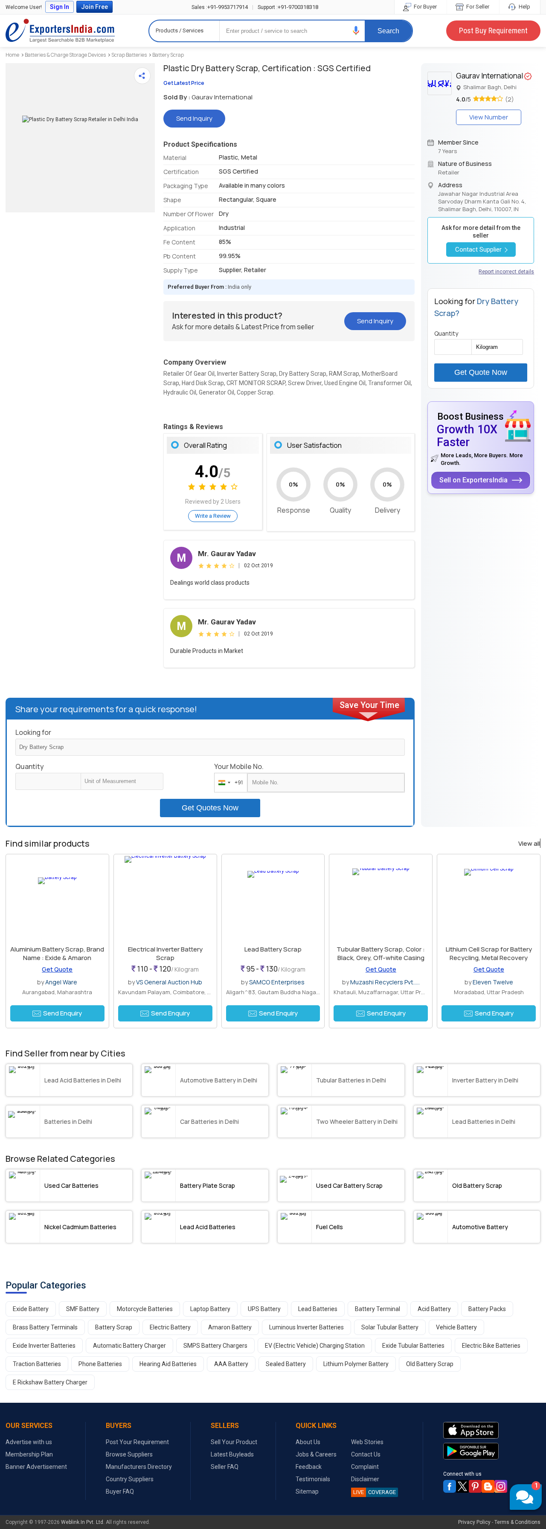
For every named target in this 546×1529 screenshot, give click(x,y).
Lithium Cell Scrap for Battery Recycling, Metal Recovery (489, 953)
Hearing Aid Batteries (168, 1364)
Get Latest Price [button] (183, 83)
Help (523, 6)
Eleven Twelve (493, 982)
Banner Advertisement (36, 1466)
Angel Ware (61, 982)
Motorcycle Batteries (145, 1309)
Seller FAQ (224, 1466)
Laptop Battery (210, 1309)
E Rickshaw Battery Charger (50, 1382)
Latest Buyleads (232, 1454)
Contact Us (365, 1454)
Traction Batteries (37, 1364)
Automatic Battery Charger (129, 1345)
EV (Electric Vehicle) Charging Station (315, 1345)
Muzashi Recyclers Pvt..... (385, 982)
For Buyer (424, 6)
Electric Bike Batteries (491, 1345)
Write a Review (213, 516)
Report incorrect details (506, 272)
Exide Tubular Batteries (413, 1345)
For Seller (477, 6)
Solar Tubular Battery (389, 1327)
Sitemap (307, 1491)
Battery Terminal (377, 1309)
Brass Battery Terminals (45, 1327)
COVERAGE (374, 1492)
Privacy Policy (474, 1522)
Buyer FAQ (120, 1491)
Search (388, 31)
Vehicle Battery (456, 1327)
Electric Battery (170, 1327)
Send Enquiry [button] (62, 1013)
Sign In (59, 6)
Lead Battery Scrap (273, 949)
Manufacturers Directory (139, 1466)
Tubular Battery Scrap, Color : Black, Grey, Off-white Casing (381, 953)
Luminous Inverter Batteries (306, 1327)
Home (12, 54)
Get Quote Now (480, 372)
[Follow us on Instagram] (500, 1486)
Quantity (29, 766)
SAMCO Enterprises (277, 982)
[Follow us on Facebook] (449, 1486)
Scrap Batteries (129, 54)
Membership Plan (29, 1454)
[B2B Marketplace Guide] (488, 1486)
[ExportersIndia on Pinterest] (475, 1486)
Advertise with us (29, 1442)
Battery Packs (487, 1309)
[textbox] (122, 781)
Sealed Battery (286, 1364)
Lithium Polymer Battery (356, 1364)
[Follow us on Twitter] (462, 1486)
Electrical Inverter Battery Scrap (165, 953)
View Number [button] (488, 117)
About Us (308, 1442)
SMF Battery (82, 1309)
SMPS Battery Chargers (215, 1345)
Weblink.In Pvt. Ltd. (83, 1522)
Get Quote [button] (57, 969)
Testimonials (313, 1479)
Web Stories (367, 1442)
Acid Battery (434, 1309)
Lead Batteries (317, 1309)
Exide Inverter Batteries (44, 1345)
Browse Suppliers (129, 1454)
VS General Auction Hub (169, 982)
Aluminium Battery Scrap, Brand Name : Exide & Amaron (57, 953)
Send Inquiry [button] (194, 118)
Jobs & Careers (316, 1454)
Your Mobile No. (239, 766)
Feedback (309, 1466)
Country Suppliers (130, 1479)
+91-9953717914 (220, 7)
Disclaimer (365, 1479)
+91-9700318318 (288, 7)
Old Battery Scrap (429, 1364)
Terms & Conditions (517, 1522)
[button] (356, 30)
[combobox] (229, 783)
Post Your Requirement (137, 1442)
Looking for (33, 732)
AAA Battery (231, 1364)
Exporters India (60, 31)
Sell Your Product (234, 1442)
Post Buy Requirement (493, 30)
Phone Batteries (100, 1364)
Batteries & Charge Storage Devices (65, 54)
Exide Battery (31, 1309)
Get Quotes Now (210, 808)
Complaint (365, 1466)
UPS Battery (264, 1309)
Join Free (94, 6)
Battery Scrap (168, 54)
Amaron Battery (230, 1327)
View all (529, 843)
